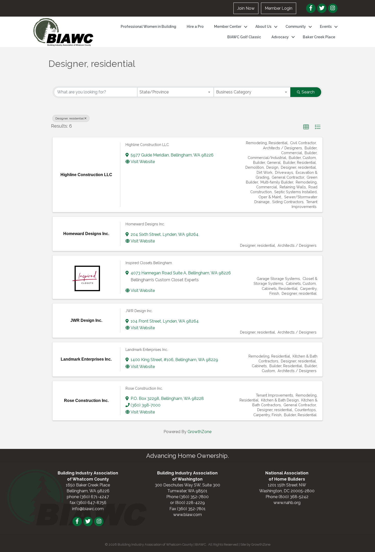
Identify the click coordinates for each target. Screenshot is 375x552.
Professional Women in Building (148, 26)
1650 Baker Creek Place (88, 485)
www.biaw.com (187, 514)
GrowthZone (199, 431)
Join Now (246, 8)
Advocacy (280, 37)
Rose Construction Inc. (144, 388)
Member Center (227, 26)
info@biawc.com (88, 508)
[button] (306, 127)
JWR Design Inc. (139, 311)
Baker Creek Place (319, 37)
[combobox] (175, 92)
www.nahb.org (287, 502)
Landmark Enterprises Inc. (147, 350)
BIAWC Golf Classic (244, 37)
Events (326, 26)
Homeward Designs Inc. (145, 224)
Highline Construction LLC (147, 145)
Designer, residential (69, 118)
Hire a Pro (195, 26)
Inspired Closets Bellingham (149, 263)
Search (308, 92)
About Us (263, 26)
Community (295, 26)
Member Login (278, 8)
